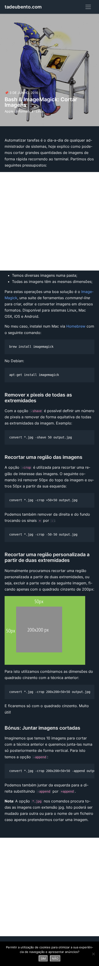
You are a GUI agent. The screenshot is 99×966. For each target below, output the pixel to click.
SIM (43, 958)
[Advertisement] (49, 221)
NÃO (55, 958)
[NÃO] (93, 954)
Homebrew (75, 326)
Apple (9, 111)
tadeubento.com (23, 7)
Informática (24, 111)
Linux (40, 111)
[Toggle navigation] (88, 7)
